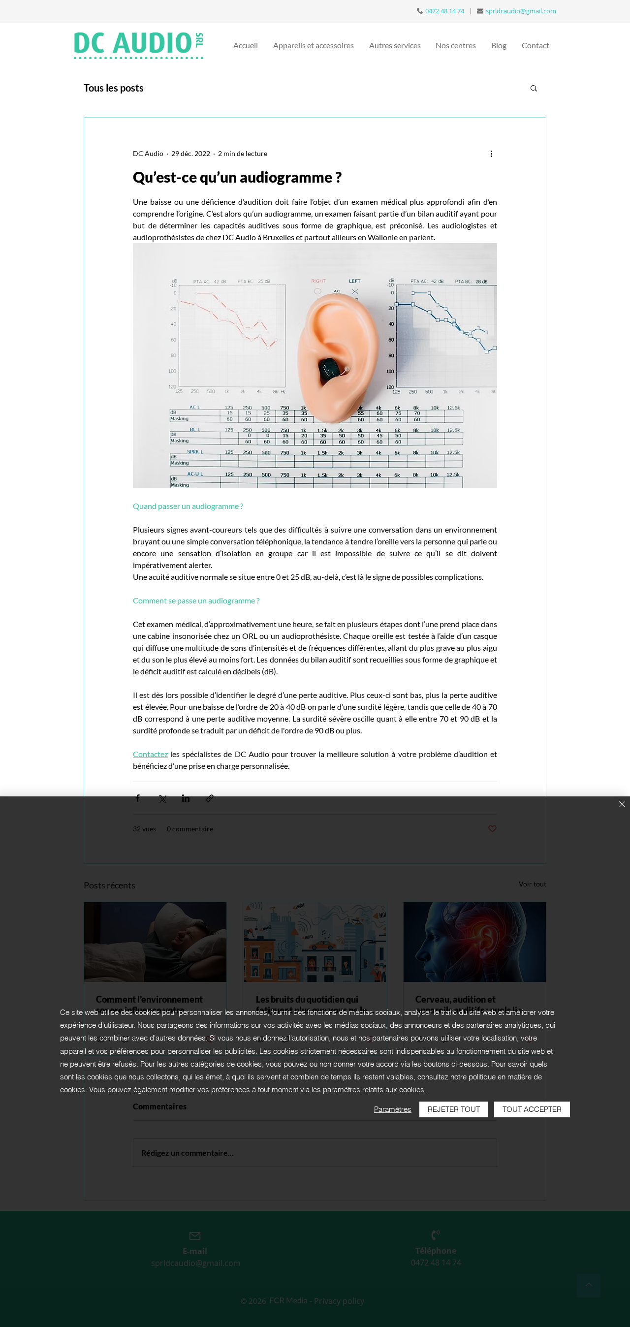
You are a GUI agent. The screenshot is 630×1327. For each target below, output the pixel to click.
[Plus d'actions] (491, 153)
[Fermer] (622, 805)
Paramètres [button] (392, 1109)
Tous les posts (114, 88)
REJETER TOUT (454, 1109)
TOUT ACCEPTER (532, 1109)
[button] (533, 88)
